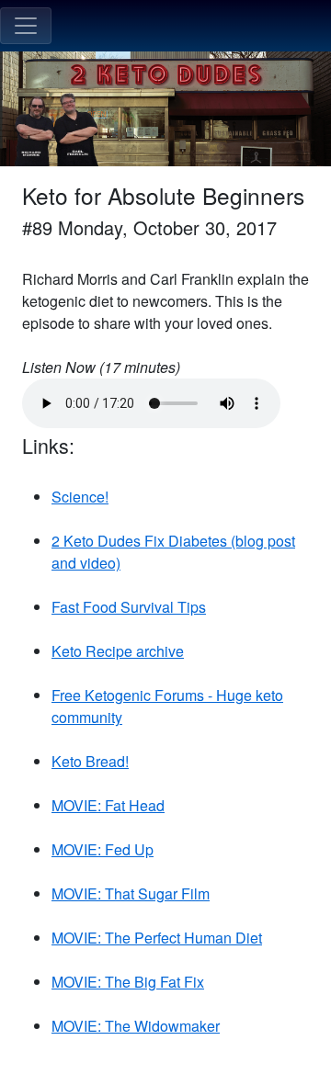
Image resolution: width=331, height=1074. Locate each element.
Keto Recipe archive (117, 650)
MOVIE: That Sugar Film (130, 893)
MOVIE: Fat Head (108, 805)
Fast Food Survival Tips (128, 606)
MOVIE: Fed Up (102, 849)
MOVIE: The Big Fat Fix (127, 981)
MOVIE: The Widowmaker (135, 1025)
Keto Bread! (90, 761)
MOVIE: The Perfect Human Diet (156, 937)
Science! (79, 496)
